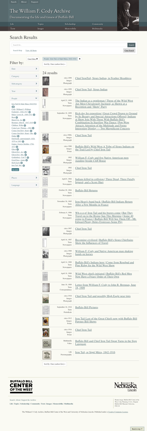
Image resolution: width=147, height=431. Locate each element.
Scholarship (70, 24)
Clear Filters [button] (33, 59)
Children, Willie (17, 125)
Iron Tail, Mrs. (17, 165)
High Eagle (16, 162)
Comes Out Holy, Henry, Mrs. (23, 133)
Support (34, 2)
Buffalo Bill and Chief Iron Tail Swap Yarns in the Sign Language (106, 342)
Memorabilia (70, 28)
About (24, 2)
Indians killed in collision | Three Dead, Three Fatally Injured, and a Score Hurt (105, 180)
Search (13, 2)
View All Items (31, 50)
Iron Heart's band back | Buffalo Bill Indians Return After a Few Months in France (104, 203)
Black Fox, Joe (17, 120)
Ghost (14, 149)
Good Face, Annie (18, 160)
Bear (13, 117)
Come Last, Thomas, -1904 (21, 128)
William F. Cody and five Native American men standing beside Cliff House (102, 159)
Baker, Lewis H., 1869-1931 (22, 114)
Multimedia (97, 28)
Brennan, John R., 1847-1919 (22, 122)
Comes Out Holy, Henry (20, 130)
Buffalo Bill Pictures (86, 307)
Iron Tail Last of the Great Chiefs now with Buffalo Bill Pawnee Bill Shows (106, 320)
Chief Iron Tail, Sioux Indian (91, 89)
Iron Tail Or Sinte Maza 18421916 (24, 104)
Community (97, 24)
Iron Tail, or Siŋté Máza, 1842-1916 (95, 352)
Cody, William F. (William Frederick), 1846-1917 (21, 110)
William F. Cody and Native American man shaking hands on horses (104, 252)
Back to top (136, 429)
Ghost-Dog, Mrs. (18, 154)
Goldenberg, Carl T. (19, 157)
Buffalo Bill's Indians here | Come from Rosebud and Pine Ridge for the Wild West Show (104, 263)
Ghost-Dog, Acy (18, 152)
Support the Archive (28, 400)
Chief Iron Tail (83, 135)
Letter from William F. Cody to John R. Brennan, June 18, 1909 (105, 286)
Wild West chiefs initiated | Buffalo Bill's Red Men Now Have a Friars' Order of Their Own (103, 275)
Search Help (17, 50)
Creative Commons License (118, 412)
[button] (24, 68)
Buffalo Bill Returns (86, 190)
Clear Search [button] (129, 50)
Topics (41, 24)
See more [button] (15, 170)
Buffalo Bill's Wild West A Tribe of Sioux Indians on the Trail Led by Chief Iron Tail (104, 148)
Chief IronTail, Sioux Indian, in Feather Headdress (103, 78)
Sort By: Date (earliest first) (54, 64)
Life (12, 24)
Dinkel (14, 136)
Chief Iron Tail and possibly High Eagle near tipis (103, 296)
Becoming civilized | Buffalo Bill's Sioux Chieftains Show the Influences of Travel (104, 241)
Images (41, 28)
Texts (12, 28)
